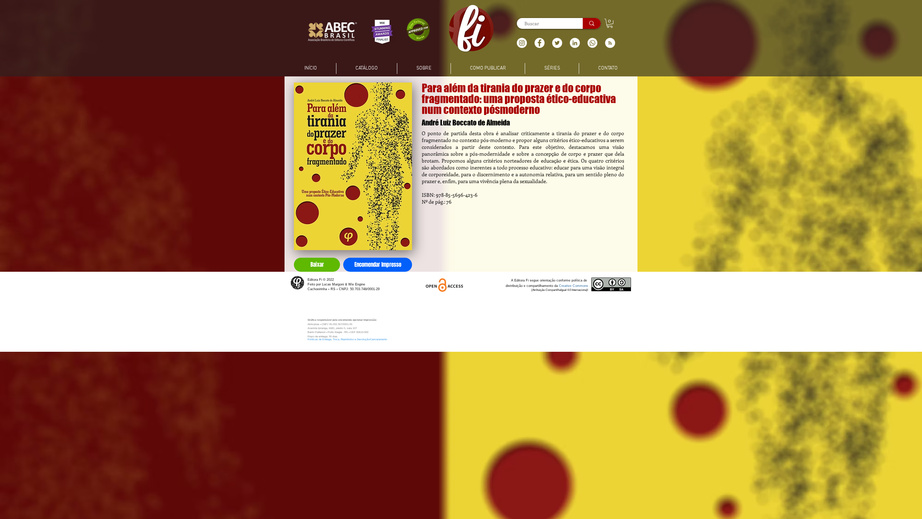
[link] (609, 23)
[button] (610, 43)
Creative (566, 286)
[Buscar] (592, 23)
